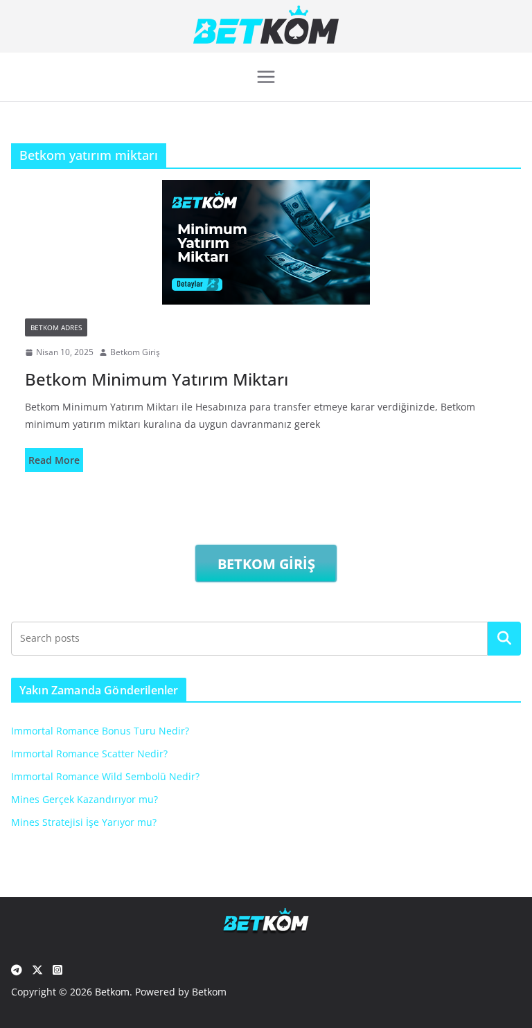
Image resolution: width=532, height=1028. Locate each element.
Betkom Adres (56, 327)
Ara (504, 638)
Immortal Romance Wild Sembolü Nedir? (105, 776)
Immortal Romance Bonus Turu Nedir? (100, 730)
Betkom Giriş (135, 352)
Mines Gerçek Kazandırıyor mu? (84, 799)
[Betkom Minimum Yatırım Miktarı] (266, 242)
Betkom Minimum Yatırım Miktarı (156, 379)
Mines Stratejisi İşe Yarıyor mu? (84, 822)
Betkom (112, 991)
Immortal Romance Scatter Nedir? (89, 753)
